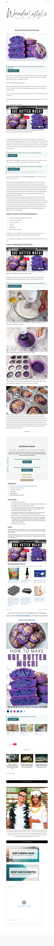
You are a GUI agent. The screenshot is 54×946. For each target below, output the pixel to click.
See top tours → (12, 155)
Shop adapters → (27, 461)
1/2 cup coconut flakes (15, 489)
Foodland (8, 90)
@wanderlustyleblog (30, 176)
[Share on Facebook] (7, 744)
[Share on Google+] (12, 744)
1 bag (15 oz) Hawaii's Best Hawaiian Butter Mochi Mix (23, 486)
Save (15, 743)
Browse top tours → (13, 70)
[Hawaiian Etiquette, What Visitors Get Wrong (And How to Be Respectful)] (27, 758)
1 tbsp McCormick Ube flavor (17, 488)
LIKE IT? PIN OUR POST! (12, 178)
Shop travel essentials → (14, 286)
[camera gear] (22, 861)
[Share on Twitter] (10, 744)
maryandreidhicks (33, 923)
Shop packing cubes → (27, 470)
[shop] (22, 880)
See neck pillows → (13, 719)
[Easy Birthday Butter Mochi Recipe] (12, 727)
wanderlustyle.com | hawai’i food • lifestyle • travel (17, 923)
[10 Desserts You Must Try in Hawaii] (41, 727)
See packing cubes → (14, 169)
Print (27, 480)
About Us (40, 835)
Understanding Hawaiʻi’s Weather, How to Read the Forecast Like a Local (41, 766)
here (7, 101)
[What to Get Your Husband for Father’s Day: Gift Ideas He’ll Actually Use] (12, 758)
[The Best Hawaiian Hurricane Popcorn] (26, 727)
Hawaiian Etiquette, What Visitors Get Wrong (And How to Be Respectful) (27, 766)
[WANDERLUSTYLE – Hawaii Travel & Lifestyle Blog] (27, 14)
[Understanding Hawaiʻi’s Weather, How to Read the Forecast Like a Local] (41, 758)
